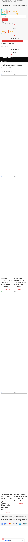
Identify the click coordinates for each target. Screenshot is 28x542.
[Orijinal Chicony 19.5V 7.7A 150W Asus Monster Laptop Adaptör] (20, 341)
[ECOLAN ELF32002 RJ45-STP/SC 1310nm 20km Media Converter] (7, 124)
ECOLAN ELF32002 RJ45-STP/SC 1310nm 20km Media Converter (7, 282)
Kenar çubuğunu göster (8, 71)
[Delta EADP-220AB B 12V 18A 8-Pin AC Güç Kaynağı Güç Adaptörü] (20, 124)
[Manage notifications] (3, 539)
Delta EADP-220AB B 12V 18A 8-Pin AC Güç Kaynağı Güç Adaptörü (20, 282)
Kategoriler (4, 61)
